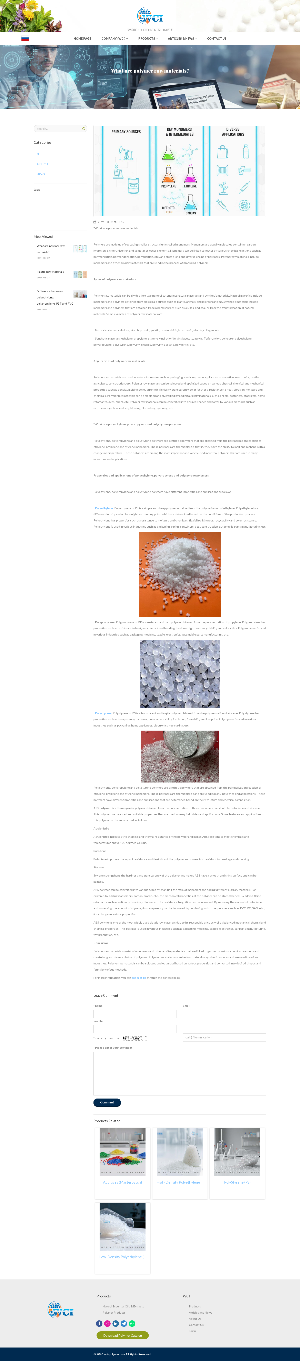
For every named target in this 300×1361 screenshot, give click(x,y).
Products (195, 1306)
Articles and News (200, 1312)
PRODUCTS (147, 38)
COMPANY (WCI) (113, 38)
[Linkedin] (115, 1323)
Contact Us (196, 1324)
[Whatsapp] (132, 1323)
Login (192, 1331)
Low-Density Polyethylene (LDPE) (126, 1256)
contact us (139, 977)
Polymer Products (114, 1312)
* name (97, 1005)
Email (186, 1005)
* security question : (106, 1038)
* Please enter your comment (112, 1047)
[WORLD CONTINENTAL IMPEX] (150, 15)
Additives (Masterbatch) (122, 1182)
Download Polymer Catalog (122, 1335)
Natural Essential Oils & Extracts (123, 1306)
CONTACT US (217, 38)
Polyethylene (104, 508)
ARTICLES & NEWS (181, 38)
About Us (195, 1318)
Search (83, 128)
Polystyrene (103, 713)
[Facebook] (99, 1323)
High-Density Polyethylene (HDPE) (185, 1182)
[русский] (25, 38)
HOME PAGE (82, 38)
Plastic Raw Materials (50, 271)
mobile (98, 1021)
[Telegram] (124, 1323)
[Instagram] (107, 1323)
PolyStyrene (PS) (237, 1182)
